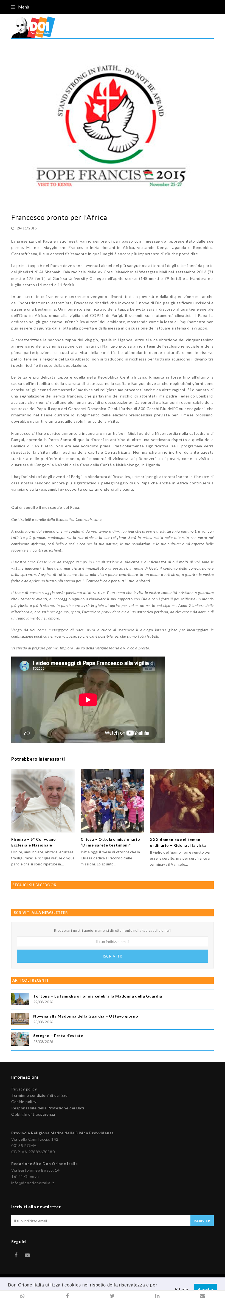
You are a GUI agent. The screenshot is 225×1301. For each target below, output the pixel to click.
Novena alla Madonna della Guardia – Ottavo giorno (85, 1016)
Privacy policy (24, 1089)
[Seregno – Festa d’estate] (20, 1039)
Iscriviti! (112, 956)
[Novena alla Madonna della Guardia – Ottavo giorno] (20, 1019)
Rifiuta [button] (182, 1289)
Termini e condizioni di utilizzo (39, 1095)
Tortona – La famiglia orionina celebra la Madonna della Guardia (97, 996)
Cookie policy (23, 1101)
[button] (22, 1296)
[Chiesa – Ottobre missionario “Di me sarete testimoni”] (113, 801)
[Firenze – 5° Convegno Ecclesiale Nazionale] (43, 801)
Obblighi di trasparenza (33, 1114)
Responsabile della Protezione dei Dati (47, 1108)
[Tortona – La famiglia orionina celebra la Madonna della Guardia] (20, 1000)
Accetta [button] (205, 1289)
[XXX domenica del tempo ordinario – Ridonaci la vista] (182, 801)
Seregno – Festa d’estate (58, 1035)
